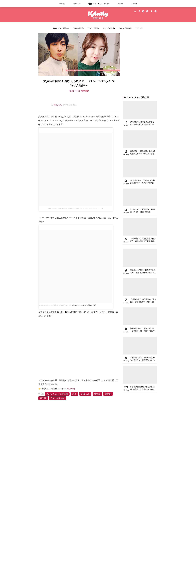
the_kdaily (71, 388)
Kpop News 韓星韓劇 (61, 28)
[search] (135, 11)
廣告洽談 (120, 3)
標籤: (41, 394)
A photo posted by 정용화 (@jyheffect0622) (63, 208)
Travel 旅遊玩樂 (93, 28)
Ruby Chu (58, 105)
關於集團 (62, 3)
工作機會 (134, 3)
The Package (57, 398)
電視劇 (108, 394)
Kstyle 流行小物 (109, 28)
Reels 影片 (139, 28)
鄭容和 (97, 394)
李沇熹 (43, 398)
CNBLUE (85, 394)
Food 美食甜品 (78, 28)
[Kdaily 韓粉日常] (98, 15)
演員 (74, 394)
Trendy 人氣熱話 (125, 28)
